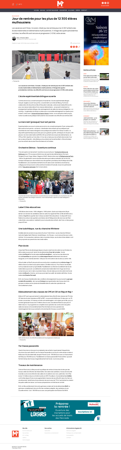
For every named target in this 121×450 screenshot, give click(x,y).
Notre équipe (26, 440)
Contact (84, 10)
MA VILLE (42, 10)
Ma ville (25, 428)
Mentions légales (71, 430)
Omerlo (19, 448)
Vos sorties (63, 10)
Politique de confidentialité (73, 433)
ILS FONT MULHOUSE (52, 10)
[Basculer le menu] (13, 4)
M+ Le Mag (71, 10)
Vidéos (78, 10)
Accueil (36, 10)
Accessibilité (70, 435)
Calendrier (47, 430)
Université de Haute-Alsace (40, 113)
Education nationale (29, 167)
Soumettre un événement (51, 433)
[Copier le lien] (79, 47)
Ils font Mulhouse (27, 430)
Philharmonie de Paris (66, 156)
